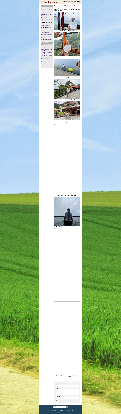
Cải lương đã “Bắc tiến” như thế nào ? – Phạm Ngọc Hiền (46, 36)
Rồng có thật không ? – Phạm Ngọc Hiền (46, 47)
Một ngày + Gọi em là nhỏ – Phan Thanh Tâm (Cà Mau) (46, 40)
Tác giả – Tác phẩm (77, 1)
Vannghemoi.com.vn (69, 2)
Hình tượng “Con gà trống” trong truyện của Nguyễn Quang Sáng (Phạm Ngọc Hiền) (46, 24)
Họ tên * (57, 384)
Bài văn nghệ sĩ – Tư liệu (70, 410)
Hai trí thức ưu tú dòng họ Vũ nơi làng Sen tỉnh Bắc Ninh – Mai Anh (46, 19)
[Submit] (67, 407)
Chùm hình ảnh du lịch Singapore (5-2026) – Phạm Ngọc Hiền (46, 9)
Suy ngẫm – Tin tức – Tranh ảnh (52, 410)
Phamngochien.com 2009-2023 (67, 1)
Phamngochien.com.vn (57, 375)
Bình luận (57, 388)
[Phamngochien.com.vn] (51, 2)
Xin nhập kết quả (58, 396)
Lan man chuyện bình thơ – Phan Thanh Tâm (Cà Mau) (46, 32)
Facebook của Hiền (77, 2)
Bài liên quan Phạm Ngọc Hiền (72, 375)
